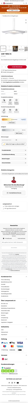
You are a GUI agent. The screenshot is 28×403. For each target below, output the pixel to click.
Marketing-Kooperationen (8, 308)
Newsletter (4, 306)
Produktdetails (6, 150)
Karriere (3, 315)
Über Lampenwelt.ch (8, 301)
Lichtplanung (4, 317)
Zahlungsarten (5, 291)
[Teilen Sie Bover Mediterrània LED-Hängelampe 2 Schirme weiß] (26, 23)
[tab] (14, 286)
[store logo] (8, 3)
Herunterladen (6, 163)
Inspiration (4, 322)
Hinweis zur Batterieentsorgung (14, 387)
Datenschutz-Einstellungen (7, 385)
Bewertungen (6, 158)
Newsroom (4, 320)
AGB (2, 330)
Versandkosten (5, 286)
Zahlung (4, 339)
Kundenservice (6, 277)
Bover (15, 91)
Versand (4, 355)
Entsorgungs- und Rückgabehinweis (14, 389)
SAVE (13, 10)
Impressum (4, 334)
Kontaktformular (9, 269)
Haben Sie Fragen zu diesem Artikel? (15, 144)
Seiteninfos (5, 327)
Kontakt (3, 284)
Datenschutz (4, 332)
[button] (3, 49)
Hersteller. (17, 254)
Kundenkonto (4, 296)
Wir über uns (4, 303)
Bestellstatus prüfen (6, 282)
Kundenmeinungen (7, 364)
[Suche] (24, 3)
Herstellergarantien (6, 294)
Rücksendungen (5, 289)
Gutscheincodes (5, 310)
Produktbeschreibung (8, 154)
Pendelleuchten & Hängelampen (10, 16)
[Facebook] (10, 382)
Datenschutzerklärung (15, 270)
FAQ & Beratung (5, 279)
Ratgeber (10, 322)
